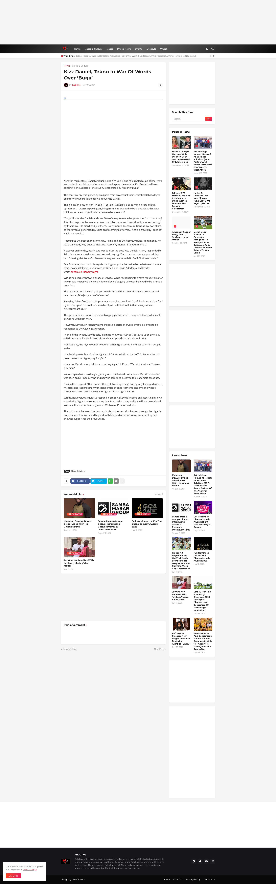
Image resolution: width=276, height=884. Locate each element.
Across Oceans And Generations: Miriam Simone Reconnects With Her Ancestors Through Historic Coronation (203, 641)
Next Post (159, 649)
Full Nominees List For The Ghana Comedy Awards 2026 (147, 524)
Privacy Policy (193, 879)
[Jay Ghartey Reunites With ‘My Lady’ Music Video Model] (181, 582)
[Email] (116, 481)
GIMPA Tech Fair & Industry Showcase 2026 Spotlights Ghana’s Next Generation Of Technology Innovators (202, 600)
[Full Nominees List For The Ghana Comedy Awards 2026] (203, 543)
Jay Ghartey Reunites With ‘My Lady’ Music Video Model (79, 563)
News (77, 48)
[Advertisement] (138, 22)
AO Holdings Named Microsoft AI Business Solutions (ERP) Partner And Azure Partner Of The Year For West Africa (203, 160)
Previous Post (70, 649)
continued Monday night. (85, 271)
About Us (178, 879)
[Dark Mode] (207, 48)
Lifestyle (151, 48)
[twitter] (200, 861)
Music (110, 48)
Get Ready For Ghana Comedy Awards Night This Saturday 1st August (202, 522)
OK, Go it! (13, 876)
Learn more (28, 869)
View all (159, 494)
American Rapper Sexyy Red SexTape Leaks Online (181, 236)
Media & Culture (93, 48)
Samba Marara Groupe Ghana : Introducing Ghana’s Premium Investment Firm (110, 525)
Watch (163, 48)
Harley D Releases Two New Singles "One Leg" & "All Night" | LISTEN (202, 198)
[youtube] (206, 861)
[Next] (213, 56)
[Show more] (122, 481)
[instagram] (212, 861)
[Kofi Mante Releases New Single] (181, 624)
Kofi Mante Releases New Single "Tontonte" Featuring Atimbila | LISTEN (181, 638)
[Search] (212, 48)
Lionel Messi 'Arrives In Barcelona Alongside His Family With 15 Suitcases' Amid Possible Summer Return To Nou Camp (136, 56)
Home (67, 66)
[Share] (160, 85)
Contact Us (209, 879)
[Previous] (210, 56)
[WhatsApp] (110, 481)
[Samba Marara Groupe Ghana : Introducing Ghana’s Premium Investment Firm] (181, 507)
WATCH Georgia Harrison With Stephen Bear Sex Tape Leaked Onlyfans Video (181, 156)
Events (138, 48)
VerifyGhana (79, 879)
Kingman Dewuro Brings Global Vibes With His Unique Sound (77, 524)
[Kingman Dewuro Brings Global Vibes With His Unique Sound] (181, 466)
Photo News (124, 48)
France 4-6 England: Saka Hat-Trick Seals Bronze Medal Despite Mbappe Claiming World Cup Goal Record (181, 561)
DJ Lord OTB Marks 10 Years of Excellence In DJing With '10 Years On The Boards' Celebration (181, 201)
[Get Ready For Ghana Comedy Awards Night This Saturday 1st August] (203, 507)
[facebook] (193, 861)
